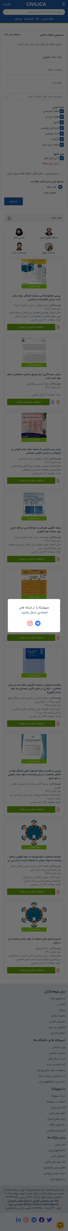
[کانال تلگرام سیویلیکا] (38, 623)
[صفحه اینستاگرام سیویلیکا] (30, 623)
